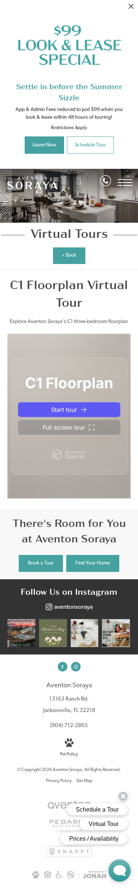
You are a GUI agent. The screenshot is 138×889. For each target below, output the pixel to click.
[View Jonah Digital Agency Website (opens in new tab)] (94, 876)
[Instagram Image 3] (85, 633)
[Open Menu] (125, 182)
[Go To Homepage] (32, 182)
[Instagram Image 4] (116, 633)
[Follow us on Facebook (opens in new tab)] (62, 666)
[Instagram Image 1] (21, 633)
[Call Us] (105, 182)
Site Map (84, 781)
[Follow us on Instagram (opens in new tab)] (76, 666)
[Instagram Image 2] (53, 633)
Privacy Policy (59, 781)
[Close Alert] (131, 8)
